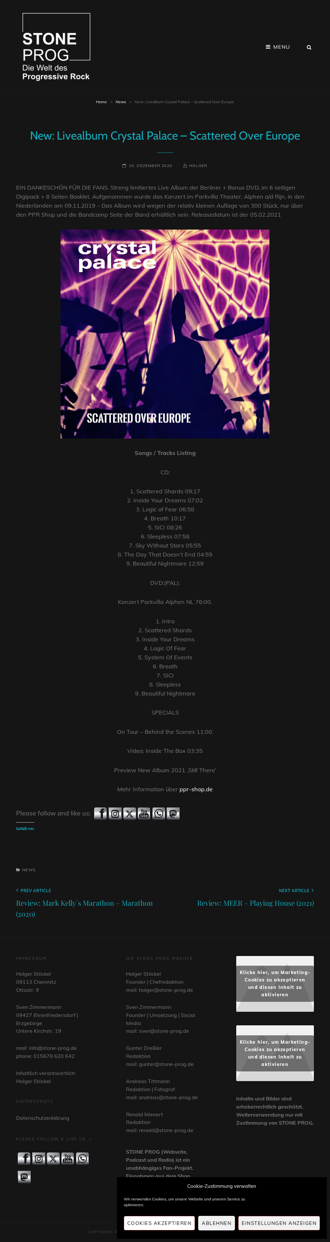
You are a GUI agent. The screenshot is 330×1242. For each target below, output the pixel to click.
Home (101, 101)
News (121, 101)
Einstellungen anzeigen (279, 1223)
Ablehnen (216, 1223)
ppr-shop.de (196, 789)
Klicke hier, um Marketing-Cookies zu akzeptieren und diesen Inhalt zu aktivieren (275, 984)
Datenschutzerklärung (42, 1118)
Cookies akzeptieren (159, 1223)
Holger (198, 165)
